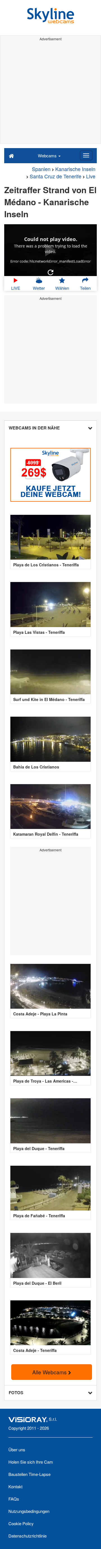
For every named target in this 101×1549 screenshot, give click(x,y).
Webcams (48, 155)
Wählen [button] (62, 288)
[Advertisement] (50, 93)
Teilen (85, 288)
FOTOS (16, 1392)
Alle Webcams (50, 1372)
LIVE (15, 288)
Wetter (39, 288)
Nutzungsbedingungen (28, 1511)
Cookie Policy (21, 1523)
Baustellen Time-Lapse (29, 1474)
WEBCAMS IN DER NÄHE (34, 428)
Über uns (16, 1449)
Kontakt (15, 1486)
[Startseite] (11, 155)
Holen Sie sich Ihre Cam (30, 1462)
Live (90, 176)
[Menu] (86, 155)
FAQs (13, 1499)
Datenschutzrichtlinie (27, 1536)
